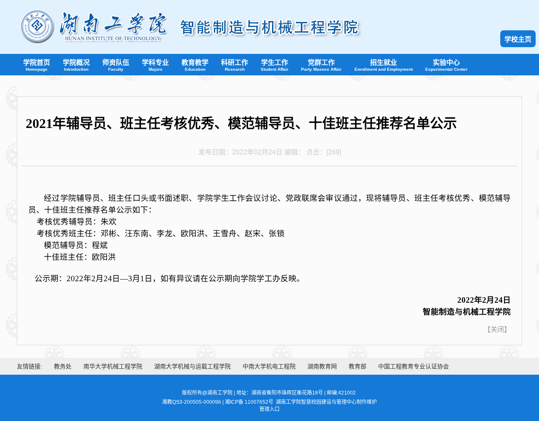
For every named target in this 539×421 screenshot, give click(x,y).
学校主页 (517, 39)
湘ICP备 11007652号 (249, 402)
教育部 (357, 366)
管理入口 (269, 409)
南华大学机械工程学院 (112, 366)
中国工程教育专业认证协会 (413, 366)
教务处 (63, 366)
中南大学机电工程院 (269, 366)
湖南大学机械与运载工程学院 (192, 366)
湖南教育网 (322, 366)
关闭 (497, 329)
